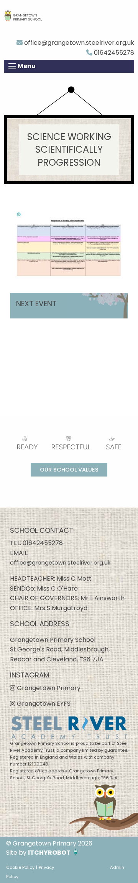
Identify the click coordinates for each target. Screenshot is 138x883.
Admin (117, 867)
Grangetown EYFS (43, 703)
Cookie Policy (20, 867)
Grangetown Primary (47, 688)
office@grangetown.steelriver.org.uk (78, 42)
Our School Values (69, 469)
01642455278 (113, 52)
